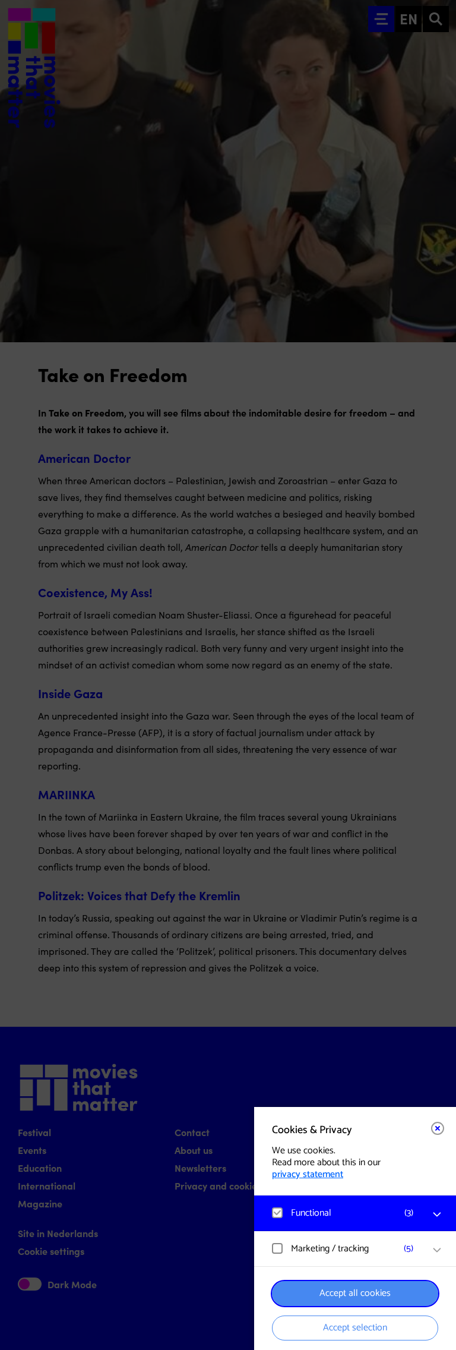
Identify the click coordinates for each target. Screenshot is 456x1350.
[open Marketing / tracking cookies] (437, 1250)
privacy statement (307, 1174)
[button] (343, 1213)
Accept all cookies (355, 1293)
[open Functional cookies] (437, 1215)
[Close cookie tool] (437, 1128)
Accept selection (355, 1328)
